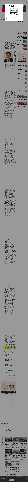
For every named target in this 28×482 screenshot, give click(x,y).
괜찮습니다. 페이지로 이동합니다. (9, 19)
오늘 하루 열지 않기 (20, 21)
